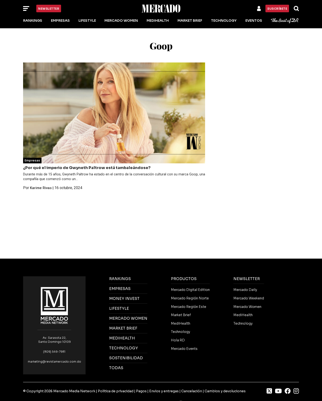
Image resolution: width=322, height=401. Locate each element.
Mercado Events (184, 349)
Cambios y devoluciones (225, 391)
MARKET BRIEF (123, 328)
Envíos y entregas (164, 391)
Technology (224, 20)
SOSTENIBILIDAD (126, 358)
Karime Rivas (41, 188)
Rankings (32, 20)
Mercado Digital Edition (190, 290)
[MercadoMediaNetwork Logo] (54, 305)
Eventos (253, 20)
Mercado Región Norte (190, 298)
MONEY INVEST (124, 298)
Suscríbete (277, 8)
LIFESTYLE (119, 308)
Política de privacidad (115, 391)
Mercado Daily (245, 290)
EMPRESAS (120, 288)
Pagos (141, 391)
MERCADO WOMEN (128, 318)
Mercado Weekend (248, 298)
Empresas (60, 20)
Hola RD (178, 340)
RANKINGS (120, 278)
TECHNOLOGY (123, 348)
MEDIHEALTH (122, 338)
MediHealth (158, 20)
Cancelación (191, 391)
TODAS (116, 367)
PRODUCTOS (184, 278)
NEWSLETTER (246, 278)
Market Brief (190, 20)
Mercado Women (121, 20)
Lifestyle (87, 20)
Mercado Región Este (188, 307)
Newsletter (48, 8)
